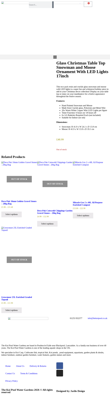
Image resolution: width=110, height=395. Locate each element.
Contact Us (10, 373)
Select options (11, 214)
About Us (20, 366)
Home (8, 366)
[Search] (53, 4)
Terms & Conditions (28, 373)
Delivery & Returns (38, 366)
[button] (55, 57)
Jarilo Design (77, 391)
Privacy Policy (11, 381)
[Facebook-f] (59, 365)
